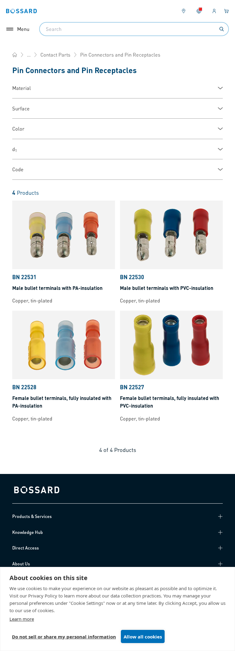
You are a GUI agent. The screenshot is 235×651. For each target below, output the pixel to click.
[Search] (221, 29)
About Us (21, 563)
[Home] (14, 54)
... (29, 54)
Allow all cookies (143, 637)
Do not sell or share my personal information (64, 637)
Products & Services (32, 516)
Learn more (21, 619)
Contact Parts (55, 54)
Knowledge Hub (27, 532)
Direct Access (25, 547)
